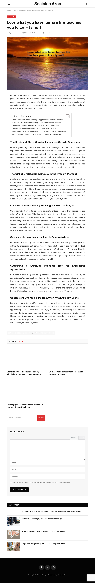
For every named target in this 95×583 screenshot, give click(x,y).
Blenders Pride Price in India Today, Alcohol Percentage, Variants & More (24, 373)
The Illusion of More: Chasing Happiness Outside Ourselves (38, 120)
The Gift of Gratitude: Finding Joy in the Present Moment (37, 123)
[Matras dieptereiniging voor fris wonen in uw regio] (13, 521)
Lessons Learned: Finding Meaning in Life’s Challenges (36, 125)
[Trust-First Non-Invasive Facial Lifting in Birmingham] (13, 534)
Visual (74, 438)
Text (81, 438)
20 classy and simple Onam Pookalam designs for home (66, 373)
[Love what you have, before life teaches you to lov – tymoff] (47, 63)
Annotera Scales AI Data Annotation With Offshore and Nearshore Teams (51, 511)
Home (9, 10)
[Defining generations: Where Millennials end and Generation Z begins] (26, 391)
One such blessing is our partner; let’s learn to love (34, 128)
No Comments (36, 33)
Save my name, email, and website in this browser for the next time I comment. (41, 483)
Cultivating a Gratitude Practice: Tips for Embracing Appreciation (41, 131)
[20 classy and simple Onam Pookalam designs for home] (68, 358)
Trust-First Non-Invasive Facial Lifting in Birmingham (43, 531)
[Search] (85, 3)
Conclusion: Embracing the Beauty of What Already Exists (37, 134)
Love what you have (47, 333)
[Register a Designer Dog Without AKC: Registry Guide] (13, 546)
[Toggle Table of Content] (66, 116)
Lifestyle (11, 16)
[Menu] (9, 3)
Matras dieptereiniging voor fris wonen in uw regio (42, 519)
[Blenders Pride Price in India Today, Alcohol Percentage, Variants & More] (26, 358)
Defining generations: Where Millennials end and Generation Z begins (25, 406)
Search (41, 418)
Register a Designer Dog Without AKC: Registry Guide (43, 544)
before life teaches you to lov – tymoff (22, 333)
